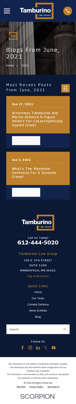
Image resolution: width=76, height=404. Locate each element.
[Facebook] (22, 348)
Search (14, 329)
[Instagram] (30, 348)
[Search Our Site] (64, 329)
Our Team (38, 298)
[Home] (36, 11)
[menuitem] (21, 386)
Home (38, 292)
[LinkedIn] (38, 348)
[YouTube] (54, 348)
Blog (38, 316)
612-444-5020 (38, 242)
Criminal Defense (38, 304)
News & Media (38, 310)
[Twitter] (46, 348)
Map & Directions (38, 276)
